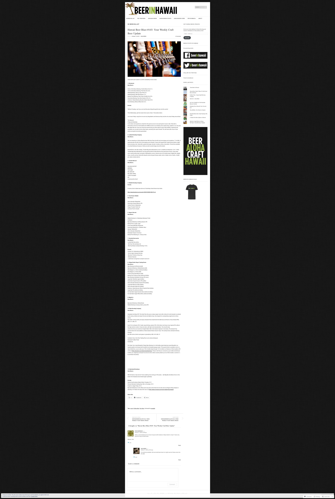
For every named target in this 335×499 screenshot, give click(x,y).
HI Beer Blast (130, 18)
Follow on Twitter (189, 73)
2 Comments (178, 36)
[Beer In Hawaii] (154, 8)
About (200, 18)
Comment (172, 484)
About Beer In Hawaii (194, 87)
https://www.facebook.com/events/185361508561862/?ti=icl (142, 192)
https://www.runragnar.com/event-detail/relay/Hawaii (161, 389)
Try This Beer (141, 18)
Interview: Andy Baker (194, 98)
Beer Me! (187, 37)
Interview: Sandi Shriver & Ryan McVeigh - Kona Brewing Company (197, 121)
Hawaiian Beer (152, 18)
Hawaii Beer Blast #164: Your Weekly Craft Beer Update (141, 418)
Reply (179, 445)
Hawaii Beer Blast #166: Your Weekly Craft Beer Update (169, 418)
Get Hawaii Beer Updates (191, 24)
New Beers (142, 408)
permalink (153, 408)
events (131, 408)
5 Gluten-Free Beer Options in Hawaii (198, 117)
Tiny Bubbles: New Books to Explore (197, 110)
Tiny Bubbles (191, 18)
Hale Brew (143, 36)
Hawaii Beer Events (165, 18)
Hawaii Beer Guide (179, 18)
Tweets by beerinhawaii (188, 78)
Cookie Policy (34, 496)
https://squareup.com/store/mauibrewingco (142, 350)
